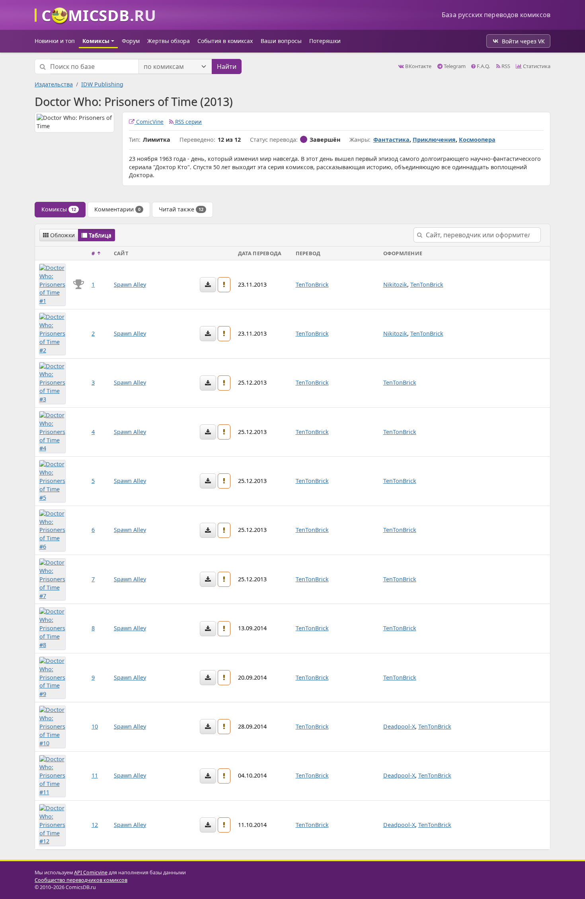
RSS (505, 66)
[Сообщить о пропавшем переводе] (224, 284)
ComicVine (149, 121)
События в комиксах (225, 41)
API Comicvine (90, 872)
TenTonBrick (312, 284)
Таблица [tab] (99, 235)
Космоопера (477, 139)
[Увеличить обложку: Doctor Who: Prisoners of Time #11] (52, 775)
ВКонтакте (417, 66)
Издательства (54, 84)
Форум (131, 41)
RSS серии (188, 121)
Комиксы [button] (95, 41)
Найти (226, 66)
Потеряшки (325, 41)
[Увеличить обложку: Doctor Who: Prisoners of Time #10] (52, 726)
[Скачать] (208, 284)
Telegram (454, 66)
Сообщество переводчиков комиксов (81, 880)
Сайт (121, 253)
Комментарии (117, 209)
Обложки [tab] (62, 235)
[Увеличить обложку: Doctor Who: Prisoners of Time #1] (52, 284)
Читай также (181, 209)
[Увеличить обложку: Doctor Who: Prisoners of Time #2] (52, 333)
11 (95, 775)
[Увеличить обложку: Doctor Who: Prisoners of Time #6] (52, 530)
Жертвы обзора (168, 41)
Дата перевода (259, 253)
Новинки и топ (55, 41)
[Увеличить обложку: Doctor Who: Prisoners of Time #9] (52, 677)
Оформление (403, 253)
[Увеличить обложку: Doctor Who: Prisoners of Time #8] (52, 627)
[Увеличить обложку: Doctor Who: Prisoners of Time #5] (52, 480)
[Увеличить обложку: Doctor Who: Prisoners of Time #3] (52, 382)
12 (95, 825)
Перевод (308, 253)
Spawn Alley (130, 284)
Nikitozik (395, 284)
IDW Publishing (102, 84)
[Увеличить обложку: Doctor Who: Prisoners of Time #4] (52, 431)
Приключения (434, 139)
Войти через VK (523, 41)
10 (95, 726)
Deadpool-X (399, 726)
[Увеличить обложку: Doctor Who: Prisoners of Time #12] (52, 824)
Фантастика (391, 139)
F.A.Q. (483, 66)
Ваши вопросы (281, 41)
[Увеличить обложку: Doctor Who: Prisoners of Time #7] (52, 578)
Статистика (536, 66)
